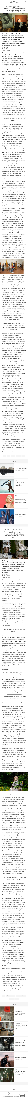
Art (6, 6)
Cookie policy (16, 1096)
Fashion (17, 1038)
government (18, 456)
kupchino (17, 995)
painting (8, 456)
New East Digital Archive (14, 2)
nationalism (13, 456)
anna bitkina (17, 999)
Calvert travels (19, 1054)
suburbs (3, 995)
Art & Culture (19, 6)
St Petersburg (10, 529)
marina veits (13, 995)
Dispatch (14, 6)
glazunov (23, 456)
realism (4, 456)
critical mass (11, 999)
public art (7, 995)
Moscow (10, 6)
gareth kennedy (23, 995)
